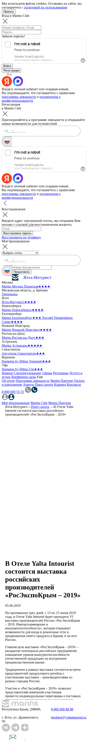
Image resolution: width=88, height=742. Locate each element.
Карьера (60, 384)
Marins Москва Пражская (26, 286)
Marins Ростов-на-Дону (23, 337)
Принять (8, 11)
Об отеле (8, 381)
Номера (7, 373)
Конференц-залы (24, 377)
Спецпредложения (27, 373)
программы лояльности (19, 97)
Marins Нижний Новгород (27, 330)
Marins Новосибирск (23, 310)
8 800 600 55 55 (13, 392)
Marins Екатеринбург (21, 318)
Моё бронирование (16, 403)
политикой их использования (45, 7)
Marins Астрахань (22, 345)
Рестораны (61, 373)
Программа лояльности (33, 381)
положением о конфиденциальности (31, 98)
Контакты (74, 384)
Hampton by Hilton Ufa (22, 369)
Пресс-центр (44, 384)
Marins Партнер (61, 381)
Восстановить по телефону (21, 237)
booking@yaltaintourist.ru (68, 717)
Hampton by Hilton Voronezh (26, 361)
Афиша (47, 373)
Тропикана (10, 294)
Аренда (28, 384)
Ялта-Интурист (19, 302)
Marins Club (39, 403)
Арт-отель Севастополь (23, 353)
